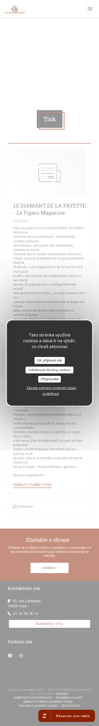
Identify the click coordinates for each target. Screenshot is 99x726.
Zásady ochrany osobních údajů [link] (51, 388)
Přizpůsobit (49, 379)
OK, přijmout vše (49, 360)
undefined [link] (50, 393)
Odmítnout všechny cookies (49, 370)
